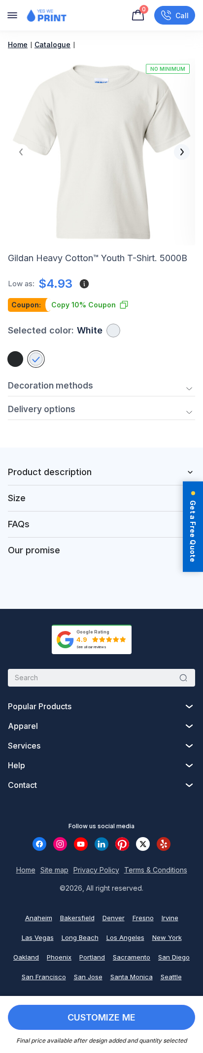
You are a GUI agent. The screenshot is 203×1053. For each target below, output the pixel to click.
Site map (54, 870)
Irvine (170, 918)
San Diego (174, 957)
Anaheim (38, 918)
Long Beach (80, 937)
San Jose (88, 977)
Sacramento (131, 957)
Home (18, 44)
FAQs (19, 524)
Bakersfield (77, 918)
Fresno (143, 918)
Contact (22, 785)
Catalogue (52, 44)
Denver (113, 918)
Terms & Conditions (155, 870)
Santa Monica (131, 977)
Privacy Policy (96, 870)
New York (167, 937)
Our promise (34, 550)
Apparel (23, 726)
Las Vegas (38, 937)
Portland (92, 957)
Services (24, 746)
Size (17, 498)
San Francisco (44, 977)
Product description (50, 472)
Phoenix (59, 957)
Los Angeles (125, 937)
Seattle (171, 977)
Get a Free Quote (193, 531)
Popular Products (39, 706)
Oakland (26, 957)
